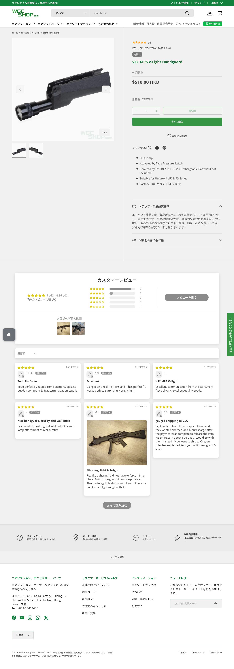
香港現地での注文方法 (95, 585)
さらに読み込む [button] (117, 505)
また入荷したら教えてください (230, 335)
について (136, 592)
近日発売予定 (165, 23)
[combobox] (122, 13)
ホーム (15, 32)
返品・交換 (89, 613)
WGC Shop (24, 652)
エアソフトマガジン (78, 24)
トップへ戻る (117, 557)
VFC (134, 48)
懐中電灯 (25, 32)
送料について (198, 652)
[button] (220, 13)
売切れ (192, 110)
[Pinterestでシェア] (164, 147)
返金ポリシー (216, 652)
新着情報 (138, 23)
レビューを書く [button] (186, 297)
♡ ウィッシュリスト (188, 23)
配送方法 (136, 606)
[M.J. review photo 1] (116, 443)
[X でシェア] (149, 147)
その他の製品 (106, 24)
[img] (26, 367)
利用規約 (182, 652)
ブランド (199, 3)
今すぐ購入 (177, 121)
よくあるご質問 (179, 3)
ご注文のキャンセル (94, 606)
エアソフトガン (21, 24)
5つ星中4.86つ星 (56, 295)
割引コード (89, 592)
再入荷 (150, 23)
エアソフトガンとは (143, 585)
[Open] (9, 334)
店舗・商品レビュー (143, 599)
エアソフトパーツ (49, 24)
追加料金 (87, 599)
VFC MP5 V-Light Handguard (45, 32)
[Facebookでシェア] (157, 147)
